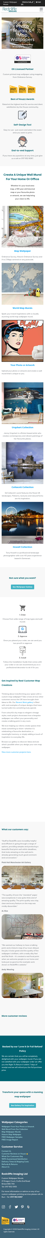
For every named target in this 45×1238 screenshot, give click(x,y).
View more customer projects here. (16, 752)
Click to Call (26, 2)
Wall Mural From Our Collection (15, 1129)
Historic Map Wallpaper (11, 1134)
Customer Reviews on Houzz (14, 1153)
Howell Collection (22, 546)
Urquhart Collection (22, 427)
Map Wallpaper (22, 250)
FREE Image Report (10, 1139)
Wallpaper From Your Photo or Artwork (18, 1126)
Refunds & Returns (10, 1164)
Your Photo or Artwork (22, 365)
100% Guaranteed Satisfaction (15, 1159)
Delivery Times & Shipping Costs (15, 1161)
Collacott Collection (23, 487)
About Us (5, 1167)
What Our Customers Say (12, 1156)
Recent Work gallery (24, 702)
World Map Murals (22, 308)
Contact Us (6, 1151)
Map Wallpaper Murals (11, 1132)
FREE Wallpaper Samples (12, 1137)
